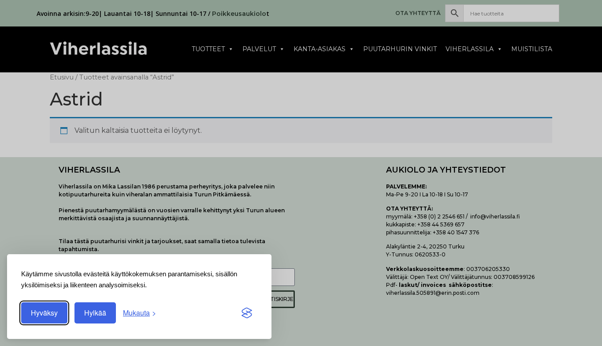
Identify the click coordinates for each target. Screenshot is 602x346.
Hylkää (95, 313)
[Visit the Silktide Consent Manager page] (246, 312)
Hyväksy (44, 313)
